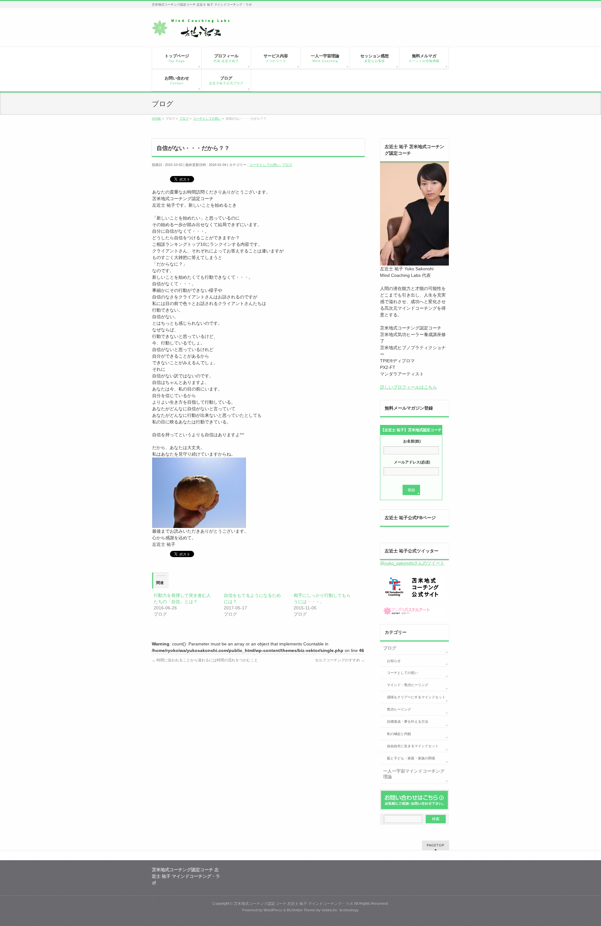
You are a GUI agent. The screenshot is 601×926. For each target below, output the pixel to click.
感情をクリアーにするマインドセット (416, 697)
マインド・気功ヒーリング (407, 685)
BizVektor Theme (301, 910)
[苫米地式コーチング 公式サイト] (414, 587)
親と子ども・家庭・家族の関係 (411, 758)
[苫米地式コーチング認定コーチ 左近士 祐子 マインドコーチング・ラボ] (195, 30)
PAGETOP (435, 845)
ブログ (287, 165)
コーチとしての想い (264, 165)
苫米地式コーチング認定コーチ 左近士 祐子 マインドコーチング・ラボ (293, 903)
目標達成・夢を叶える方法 (407, 721)
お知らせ (394, 661)
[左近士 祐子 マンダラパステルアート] (414, 611)
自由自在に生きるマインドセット (413, 746)
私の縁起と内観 (399, 734)
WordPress (273, 910)
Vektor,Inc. (330, 910)
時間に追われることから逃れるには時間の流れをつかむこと (205, 660)
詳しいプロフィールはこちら (408, 387)
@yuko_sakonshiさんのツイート (412, 563)
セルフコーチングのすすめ (340, 660)
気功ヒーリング (399, 709)
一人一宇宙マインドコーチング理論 (413, 773)
